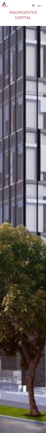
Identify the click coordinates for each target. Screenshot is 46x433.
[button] (33, 5)
